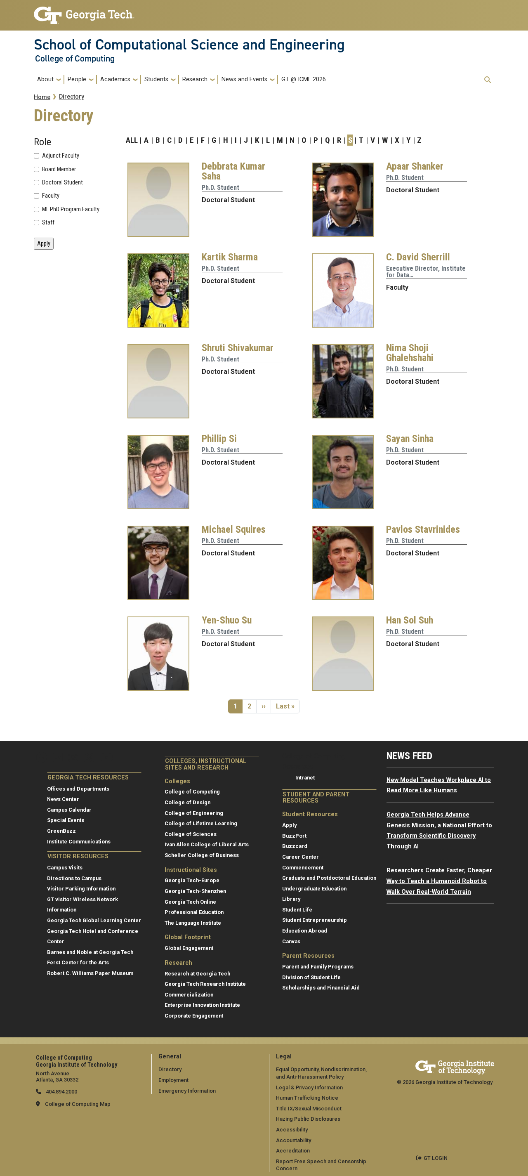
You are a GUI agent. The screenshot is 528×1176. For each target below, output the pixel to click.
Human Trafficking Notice (307, 1098)
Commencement (302, 867)
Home (42, 97)
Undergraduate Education (314, 889)
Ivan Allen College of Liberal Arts (207, 844)
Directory (71, 96)
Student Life (297, 910)
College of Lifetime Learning (201, 823)
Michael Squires (234, 529)
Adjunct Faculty (60, 156)
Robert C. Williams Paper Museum (90, 973)
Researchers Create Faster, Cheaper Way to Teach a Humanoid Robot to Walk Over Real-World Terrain (439, 881)
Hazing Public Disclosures (308, 1119)
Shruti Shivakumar (237, 348)
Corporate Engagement (194, 1016)
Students (156, 79)
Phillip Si (219, 439)
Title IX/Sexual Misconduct (309, 1108)
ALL (132, 140)
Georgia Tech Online (190, 902)
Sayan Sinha (410, 439)
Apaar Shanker (414, 166)
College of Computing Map (78, 1104)
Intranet (305, 778)
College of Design (187, 802)
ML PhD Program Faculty (70, 210)
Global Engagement (189, 948)
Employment (173, 1080)
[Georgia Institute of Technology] (84, 12)
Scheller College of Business (202, 855)
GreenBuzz (61, 831)
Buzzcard (294, 846)
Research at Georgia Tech (197, 974)
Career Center (300, 857)
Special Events (65, 820)
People (77, 79)
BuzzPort (294, 836)
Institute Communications (79, 841)
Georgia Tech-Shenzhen (195, 891)
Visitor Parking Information (81, 889)
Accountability (293, 1140)
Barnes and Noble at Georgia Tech (90, 952)
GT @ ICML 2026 (303, 79)
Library (291, 899)
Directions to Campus (74, 878)
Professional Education (194, 912)
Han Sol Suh (409, 620)
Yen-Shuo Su (227, 620)
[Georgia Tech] (454, 1066)
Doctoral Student (62, 183)
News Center (63, 799)
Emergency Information (187, 1091)
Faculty (50, 196)
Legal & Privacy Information (309, 1087)
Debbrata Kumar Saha (233, 171)
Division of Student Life (311, 977)
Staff (48, 223)
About (45, 79)
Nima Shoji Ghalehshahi (410, 353)
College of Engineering (194, 813)
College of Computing (75, 59)
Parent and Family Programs (318, 966)
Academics (115, 79)
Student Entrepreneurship (314, 920)
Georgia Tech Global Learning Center (94, 920)
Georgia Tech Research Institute (205, 984)
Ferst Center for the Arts (78, 962)
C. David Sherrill (418, 257)
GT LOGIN (436, 1158)
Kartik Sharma (230, 257)
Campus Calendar (69, 810)
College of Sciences (191, 834)
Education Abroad (304, 931)
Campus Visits (64, 867)
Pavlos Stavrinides (423, 529)
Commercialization (189, 995)
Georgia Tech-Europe (192, 880)
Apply (289, 825)
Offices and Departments (78, 789)
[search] (487, 79)
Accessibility (292, 1129)
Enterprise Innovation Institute (202, 1005)
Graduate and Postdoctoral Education (329, 878)
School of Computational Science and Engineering (189, 44)
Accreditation (293, 1151)
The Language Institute (193, 923)
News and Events (244, 79)
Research (194, 79)
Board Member (59, 169)
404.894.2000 (61, 1092)
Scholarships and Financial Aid (321, 988)
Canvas (291, 941)
